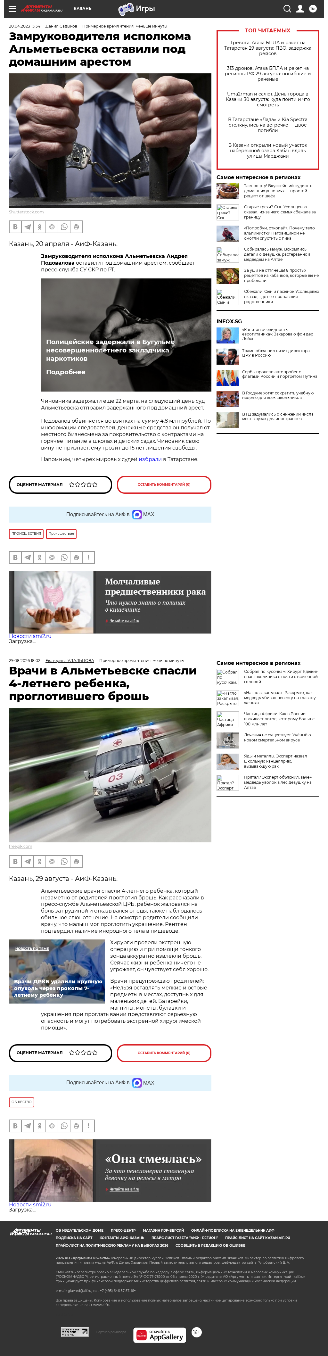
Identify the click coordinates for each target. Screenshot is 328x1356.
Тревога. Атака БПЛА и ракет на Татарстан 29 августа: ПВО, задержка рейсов (267, 48)
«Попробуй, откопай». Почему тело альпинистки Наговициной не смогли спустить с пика (279, 233)
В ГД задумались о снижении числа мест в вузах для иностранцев (278, 416)
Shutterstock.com (26, 212)
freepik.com (20, 846)
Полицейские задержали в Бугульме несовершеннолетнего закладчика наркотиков (110, 350)
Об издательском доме (79, 1230)
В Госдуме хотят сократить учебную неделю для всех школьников (278, 395)
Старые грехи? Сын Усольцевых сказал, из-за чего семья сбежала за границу (280, 211)
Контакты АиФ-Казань (122, 1238)
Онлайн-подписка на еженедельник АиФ (233, 1230)
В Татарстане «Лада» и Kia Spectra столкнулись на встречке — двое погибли (268, 125)
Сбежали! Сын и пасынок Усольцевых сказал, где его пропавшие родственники (281, 296)
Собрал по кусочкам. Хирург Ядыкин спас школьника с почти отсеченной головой (281, 676)
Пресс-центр (123, 1230)
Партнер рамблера (111, 1332)
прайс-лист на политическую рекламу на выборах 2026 (112, 1246)
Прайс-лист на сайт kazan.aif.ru (257, 1238)
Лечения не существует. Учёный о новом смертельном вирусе (277, 737)
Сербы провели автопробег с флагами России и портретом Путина (279, 374)
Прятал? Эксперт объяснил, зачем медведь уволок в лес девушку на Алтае (278, 782)
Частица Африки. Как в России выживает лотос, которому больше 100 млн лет (279, 718)
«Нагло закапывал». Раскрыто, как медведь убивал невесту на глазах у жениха (280, 697)
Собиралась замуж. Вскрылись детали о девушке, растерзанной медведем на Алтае (277, 254)
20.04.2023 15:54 (24, 26)
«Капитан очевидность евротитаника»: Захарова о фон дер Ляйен (277, 334)
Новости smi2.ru (30, 636)
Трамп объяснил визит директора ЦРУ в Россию (276, 353)
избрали (150, 459)
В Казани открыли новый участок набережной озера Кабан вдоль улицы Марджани (267, 151)
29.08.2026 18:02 (24, 660)
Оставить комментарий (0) (164, 485)
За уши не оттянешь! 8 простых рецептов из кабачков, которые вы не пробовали (281, 275)
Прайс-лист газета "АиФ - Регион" (185, 1238)
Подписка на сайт (74, 1238)
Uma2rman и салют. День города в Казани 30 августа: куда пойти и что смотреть (268, 99)
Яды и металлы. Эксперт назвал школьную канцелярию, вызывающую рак (275, 761)
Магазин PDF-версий (163, 1230)
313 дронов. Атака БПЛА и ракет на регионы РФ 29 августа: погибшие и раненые (268, 74)
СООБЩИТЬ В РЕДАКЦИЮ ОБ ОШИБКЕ (210, 1246)
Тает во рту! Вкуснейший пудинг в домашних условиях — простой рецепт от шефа (278, 190)
